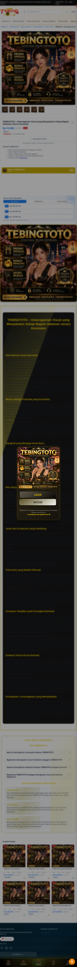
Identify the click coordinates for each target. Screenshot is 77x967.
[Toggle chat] (72, 962)
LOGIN (38, 494)
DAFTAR (37, 502)
